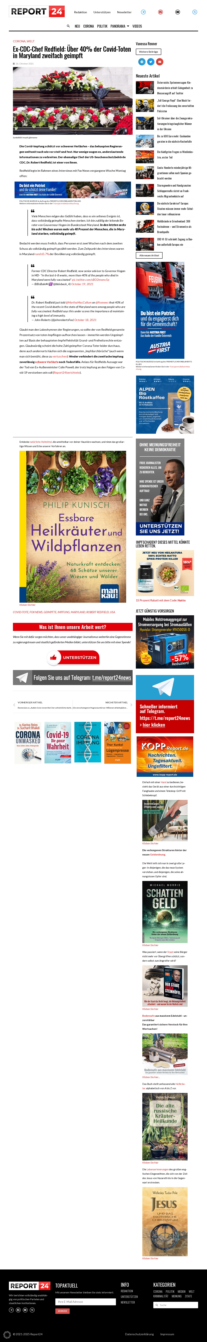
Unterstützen (102, 12)
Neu (77, 26)
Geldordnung (157, 854)
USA (112, 612)
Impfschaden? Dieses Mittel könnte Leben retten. (163, 544)
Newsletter (124, 12)
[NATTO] (165, 595)
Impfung (64, 612)
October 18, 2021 (85, 320)
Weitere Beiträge (148, 51)
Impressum (167, 1334)
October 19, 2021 (82, 284)
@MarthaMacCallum (79, 302)
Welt (31, 41)
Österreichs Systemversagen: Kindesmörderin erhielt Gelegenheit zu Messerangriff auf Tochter (175, 88)
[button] (68, 26)
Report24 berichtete (67, 372)
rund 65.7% (42, 254)
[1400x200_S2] (73, 197)
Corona (88, 26)
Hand (163, 782)
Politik (102, 26)
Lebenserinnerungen (158, 1169)
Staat (170, 951)
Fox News (36, 612)
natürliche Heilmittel (41, 441)
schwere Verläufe (46, 362)
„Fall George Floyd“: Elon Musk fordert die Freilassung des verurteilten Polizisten (175, 106)
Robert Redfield (97, 612)
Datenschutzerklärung (139, 1334)
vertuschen (59, 356)
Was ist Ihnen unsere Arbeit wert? (72, 626)
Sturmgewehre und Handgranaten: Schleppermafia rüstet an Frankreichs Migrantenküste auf (174, 190)
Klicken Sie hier (27, 604)
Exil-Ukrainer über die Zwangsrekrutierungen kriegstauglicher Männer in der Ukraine (175, 123)
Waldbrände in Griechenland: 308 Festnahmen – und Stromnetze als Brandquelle (174, 226)
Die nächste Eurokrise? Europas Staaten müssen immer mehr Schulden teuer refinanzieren (175, 208)
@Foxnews (102, 302)
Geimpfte (50, 612)
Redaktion (80, 12)
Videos (137, 26)
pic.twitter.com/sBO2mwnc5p (90, 279)
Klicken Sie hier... (151, 1077)
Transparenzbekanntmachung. (66, 203)
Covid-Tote (20, 612)
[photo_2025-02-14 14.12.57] (160, 534)
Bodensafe (148, 1015)
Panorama (118, 26)
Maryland (78, 612)
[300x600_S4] (160, 357)
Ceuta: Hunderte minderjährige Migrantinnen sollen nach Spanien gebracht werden (174, 173)
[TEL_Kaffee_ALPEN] (165, 432)
